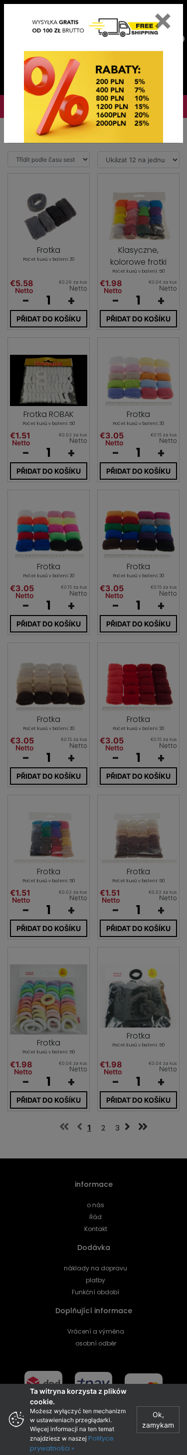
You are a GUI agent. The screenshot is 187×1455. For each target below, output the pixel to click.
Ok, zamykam (158, 1419)
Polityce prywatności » (72, 1443)
